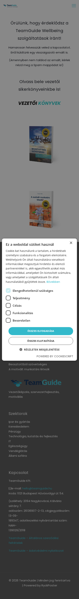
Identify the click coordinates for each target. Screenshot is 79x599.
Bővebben (53, 282)
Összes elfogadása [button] (40, 331)
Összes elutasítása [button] (40, 341)
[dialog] (39, 299)
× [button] (70, 242)
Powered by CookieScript (55, 356)
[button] (39, 349)
